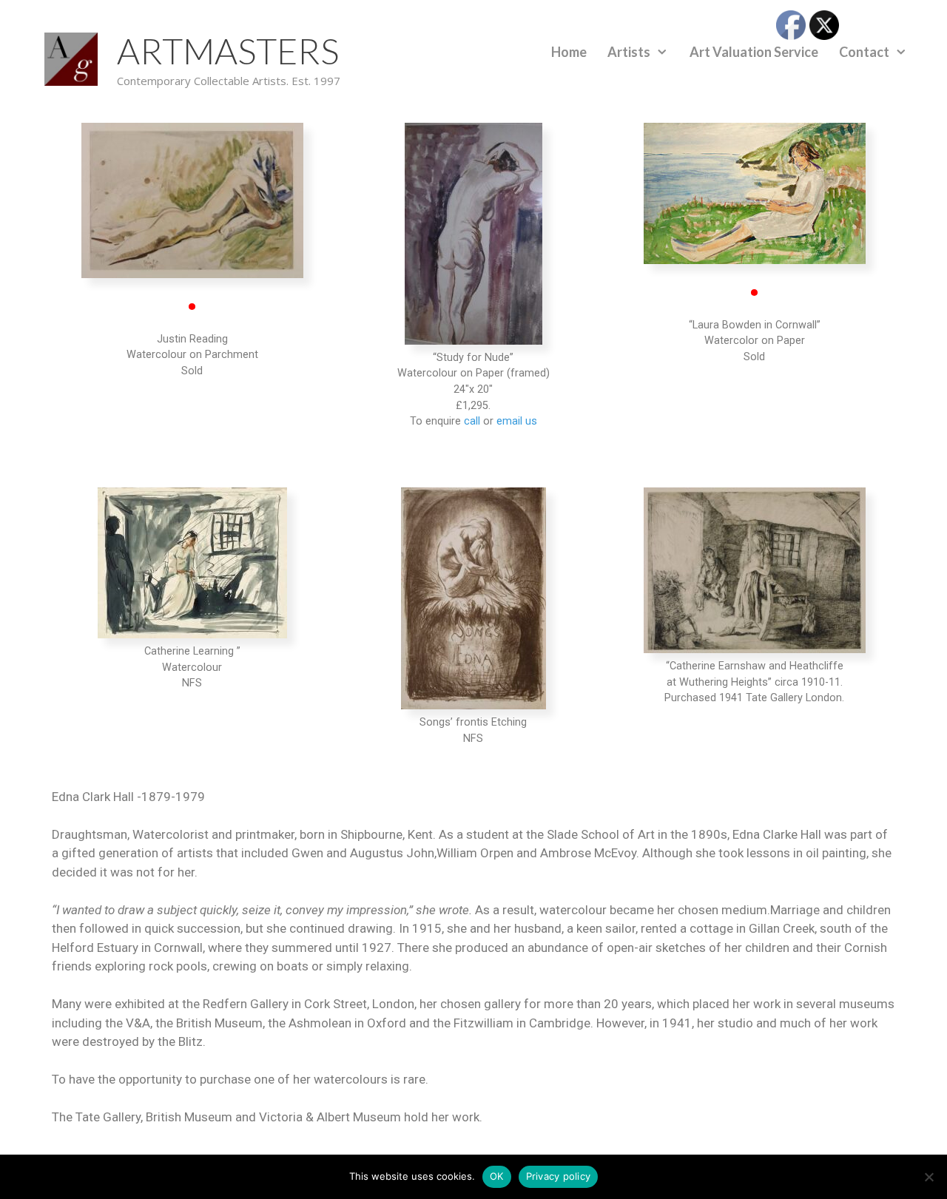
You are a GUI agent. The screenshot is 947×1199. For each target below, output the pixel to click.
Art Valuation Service (754, 52)
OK (497, 1176)
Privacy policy (558, 1176)
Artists (628, 52)
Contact (864, 52)
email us (516, 421)
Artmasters (228, 51)
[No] (928, 1176)
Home (569, 52)
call (472, 421)
